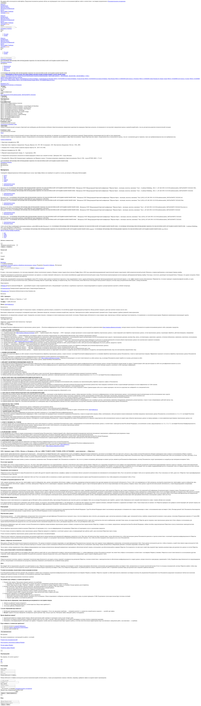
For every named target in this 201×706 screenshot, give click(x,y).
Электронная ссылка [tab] (9, 184)
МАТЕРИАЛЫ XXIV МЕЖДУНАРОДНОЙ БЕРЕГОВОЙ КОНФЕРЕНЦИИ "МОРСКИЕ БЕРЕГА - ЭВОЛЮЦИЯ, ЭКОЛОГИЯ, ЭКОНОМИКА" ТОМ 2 (47, 76)
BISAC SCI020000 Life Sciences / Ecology (179, 78)
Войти (32, 268)
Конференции (4, 5)
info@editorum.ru (9, 304)
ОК (17, 691)
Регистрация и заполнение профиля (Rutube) (13, 642)
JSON (5, 236)
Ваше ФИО (4, 668)
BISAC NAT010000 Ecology (8, 78)
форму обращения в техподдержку (19, 627)
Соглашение (4, 265)
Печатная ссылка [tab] (8, 185)
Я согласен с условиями (8, 688)
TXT (5, 237)
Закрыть (3, 246)
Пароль (3, 702)
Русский (6, 34)
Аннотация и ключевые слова (9, 124)
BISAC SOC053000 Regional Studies (25, 80)
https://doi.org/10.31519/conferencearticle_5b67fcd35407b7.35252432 (18, 94)
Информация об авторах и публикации (11, 84)
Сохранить (9, 246)
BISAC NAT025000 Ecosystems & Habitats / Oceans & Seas (69, 78)
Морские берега (5, 7)
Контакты (3, 262)
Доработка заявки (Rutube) (8, 647)
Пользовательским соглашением (116, 1)
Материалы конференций (7, 8)
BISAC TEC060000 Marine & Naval (45, 80)
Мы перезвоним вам (6, 631)
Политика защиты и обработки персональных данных (22, 265)
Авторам (3, 12)
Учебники (10, 11)
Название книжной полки (8, 245)
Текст (5, 69)
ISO (5, 233)
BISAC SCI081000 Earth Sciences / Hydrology (127, 78)
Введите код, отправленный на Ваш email (12, 690)
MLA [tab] (5, 177)
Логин (2, 701)
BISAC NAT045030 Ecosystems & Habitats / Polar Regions (100, 78)
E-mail (2, 682)
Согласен (3, 2)
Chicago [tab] (6, 179)
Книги (2, 10)
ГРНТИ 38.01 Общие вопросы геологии (11, 77)
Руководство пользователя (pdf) (9, 639)
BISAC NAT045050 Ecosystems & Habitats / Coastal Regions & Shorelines (35, 78)
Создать (9, 266)
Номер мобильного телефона (8, 675)
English (6, 35)
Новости (3, 4)
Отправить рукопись (6, 28)
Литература (7, 70)
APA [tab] (5, 178)
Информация (7, 66)
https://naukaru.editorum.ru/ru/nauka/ (112, 327)
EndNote (7, 230)
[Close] (1, 167)
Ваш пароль (4, 683)
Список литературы (6, 139)
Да (1, 661)
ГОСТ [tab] (5, 175)
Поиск (2, 25)
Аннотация (7, 67)
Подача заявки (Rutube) (7, 645)
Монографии (4, 11)
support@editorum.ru (20, 626)
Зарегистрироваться (11, 693)
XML (5, 234)
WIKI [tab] (5, 181)
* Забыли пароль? (39, 268)
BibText (3, 230)
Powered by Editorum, (49, 265)
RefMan (12, 230)
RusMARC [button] (17, 230)
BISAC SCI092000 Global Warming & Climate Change (153, 78)
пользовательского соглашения (23, 688)
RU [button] (1, 31)
